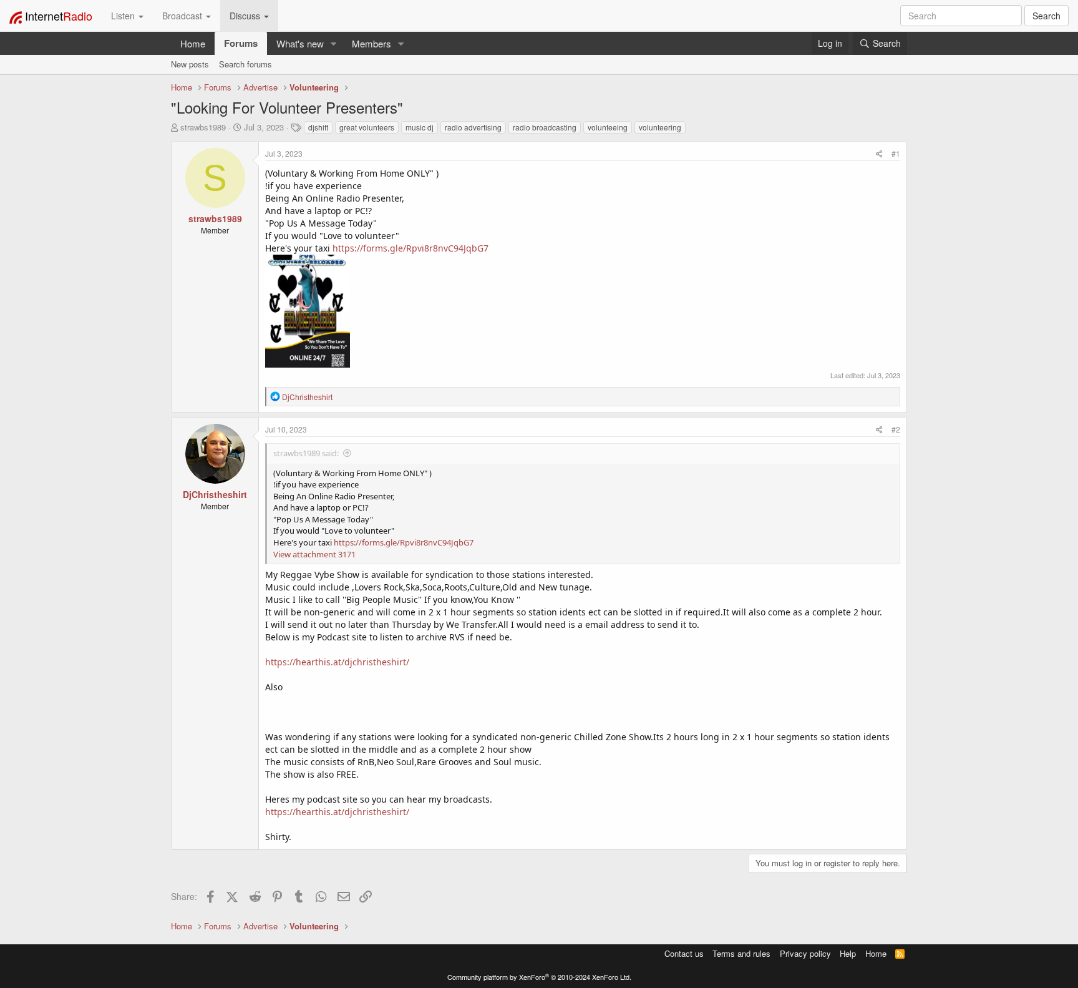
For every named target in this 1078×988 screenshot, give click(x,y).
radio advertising (473, 127)
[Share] (879, 153)
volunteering (660, 127)
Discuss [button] (246, 15)
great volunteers (366, 127)
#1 (895, 153)
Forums (241, 43)
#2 (895, 429)
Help (848, 953)
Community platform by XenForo (539, 977)
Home (192, 43)
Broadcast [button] (183, 15)
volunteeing (608, 127)
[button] (333, 43)
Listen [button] (124, 15)
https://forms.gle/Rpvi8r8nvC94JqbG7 (410, 248)
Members (371, 43)
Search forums (245, 64)
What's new (300, 43)
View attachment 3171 (314, 554)
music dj (419, 127)
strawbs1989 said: (306, 453)
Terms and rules (741, 953)
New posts (190, 64)
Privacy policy (805, 953)
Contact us (684, 953)
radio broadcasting (544, 127)
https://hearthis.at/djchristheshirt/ (337, 662)
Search (1046, 15)
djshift (318, 127)
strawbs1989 (203, 127)
